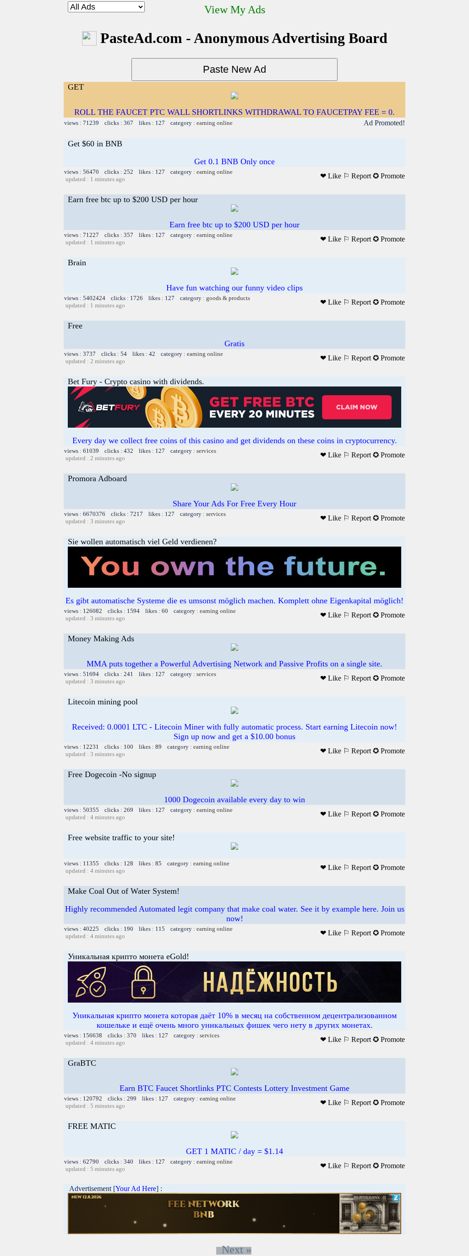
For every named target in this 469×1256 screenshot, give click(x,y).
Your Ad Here (135, 1188)
